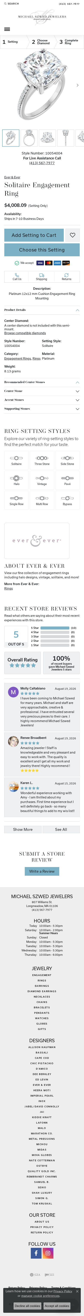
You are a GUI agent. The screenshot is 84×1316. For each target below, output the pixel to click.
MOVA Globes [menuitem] (42, 1155)
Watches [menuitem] (42, 1018)
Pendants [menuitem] (42, 1013)
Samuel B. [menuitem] (42, 1182)
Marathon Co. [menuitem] (42, 1133)
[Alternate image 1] (10, 138)
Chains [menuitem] (42, 1002)
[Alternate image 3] (47, 138)
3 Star (35, 636)
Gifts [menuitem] (42, 1029)
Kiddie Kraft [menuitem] (42, 1117)
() (73, 628)
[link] (69, 3)
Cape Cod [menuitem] (42, 1058)
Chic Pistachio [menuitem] (41, 1063)
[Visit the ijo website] (49, 1275)
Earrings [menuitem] (42, 986)
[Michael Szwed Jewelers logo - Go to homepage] (42, 17)
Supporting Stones (17, 409)
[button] (11, 3)
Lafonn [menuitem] (42, 1122)
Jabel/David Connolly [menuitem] (42, 1106)
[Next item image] (77, 85)
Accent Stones (14, 400)
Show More (23, 829)
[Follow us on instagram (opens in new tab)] (48, 1253)
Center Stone (13, 391)
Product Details (15, 310)
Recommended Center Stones (24, 382)
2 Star (35, 640)
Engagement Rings (17, 358)
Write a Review (42, 871)
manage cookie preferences (40, 1295)
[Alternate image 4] (65, 138)
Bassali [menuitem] (42, 1052)
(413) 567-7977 (42, 163)
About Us (42, 1221)
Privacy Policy (42, 1227)
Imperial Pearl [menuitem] (42, 1095)
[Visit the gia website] (35, 1275)
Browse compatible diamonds (25, 333)
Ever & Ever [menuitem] (42, 1085)
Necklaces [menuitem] (42, 996)
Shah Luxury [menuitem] (42, 1193)
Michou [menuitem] (42, 1144)
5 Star (35, 628)
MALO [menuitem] (42, 1128)
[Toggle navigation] (7, 29)
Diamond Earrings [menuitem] (42, 991)
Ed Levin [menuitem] (42, 1079)
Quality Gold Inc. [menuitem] (42, 1171)
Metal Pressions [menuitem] (42, 1139)
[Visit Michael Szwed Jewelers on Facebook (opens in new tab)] (36, 1253)
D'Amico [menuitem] (42, 1068)
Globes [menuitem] (42, 1023)
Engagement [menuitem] (42, 975)
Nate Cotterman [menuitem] (42, 1160)
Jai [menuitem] (42, 1112)
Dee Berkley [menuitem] (42, 1074)
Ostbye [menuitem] (42, 1166)
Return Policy (42, 1232)
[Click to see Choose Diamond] (40, 42)
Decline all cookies (27, 1306)
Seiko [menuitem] (42, 1187)
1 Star (35, 645)
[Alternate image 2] (29, 138)
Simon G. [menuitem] (42, 1198)
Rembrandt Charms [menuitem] (42, 1176)
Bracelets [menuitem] (42, 1007)
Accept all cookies (57, 1306)
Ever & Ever (12, 177)
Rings (36, 358)
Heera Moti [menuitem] (42, 1090)
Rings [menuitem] (42, 980)
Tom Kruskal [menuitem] (42, 1203)
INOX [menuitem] (42, 1101)
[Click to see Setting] (13, 42)
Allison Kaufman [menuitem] (42, 1047)
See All (61, 829)
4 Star (35, 632)
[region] (42, 85)
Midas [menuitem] (42, 1149)
